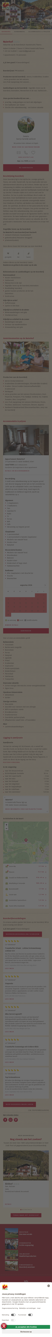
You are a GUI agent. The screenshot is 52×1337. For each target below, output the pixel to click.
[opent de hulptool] (4, 1325)
